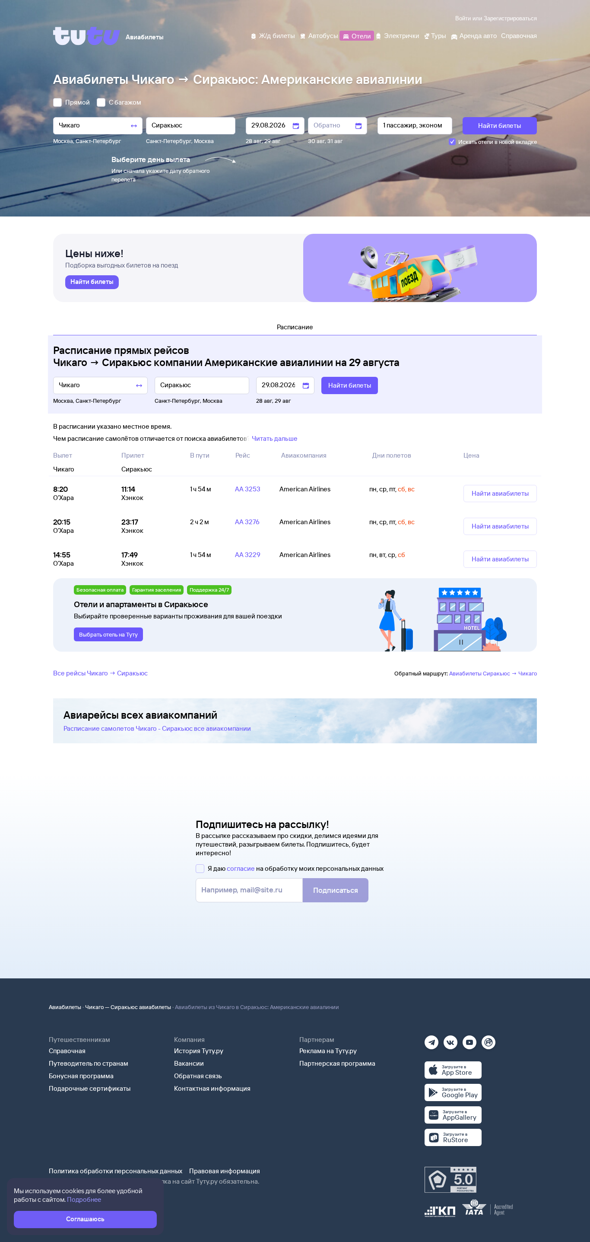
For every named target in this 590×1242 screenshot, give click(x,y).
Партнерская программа (337, 1063)
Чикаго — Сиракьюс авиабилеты (128, 1006)
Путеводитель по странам (88, 1063)
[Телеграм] (431, 1039)
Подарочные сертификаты (89, 1088)
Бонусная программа (81, 1076)
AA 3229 (247, 555)
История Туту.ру (198, 1051)
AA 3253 (247, 489)
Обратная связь (198, 1076)
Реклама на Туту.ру (328, 1051)
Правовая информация (224, 1171)
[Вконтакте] (450, 1039)
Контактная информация (212, 1088)
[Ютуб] (469, 1039)
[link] (92, 282)
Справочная (67, 1051)
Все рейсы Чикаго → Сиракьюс (100, 673)
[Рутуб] (488, 1039)
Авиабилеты (65, 1006)
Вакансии (189, 1063)
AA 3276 (247, 522)
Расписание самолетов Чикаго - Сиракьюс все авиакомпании (157, 728)
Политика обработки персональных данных (115, 1171)
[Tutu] (87, 36)
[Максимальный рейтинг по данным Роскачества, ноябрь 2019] (450, 1180)
